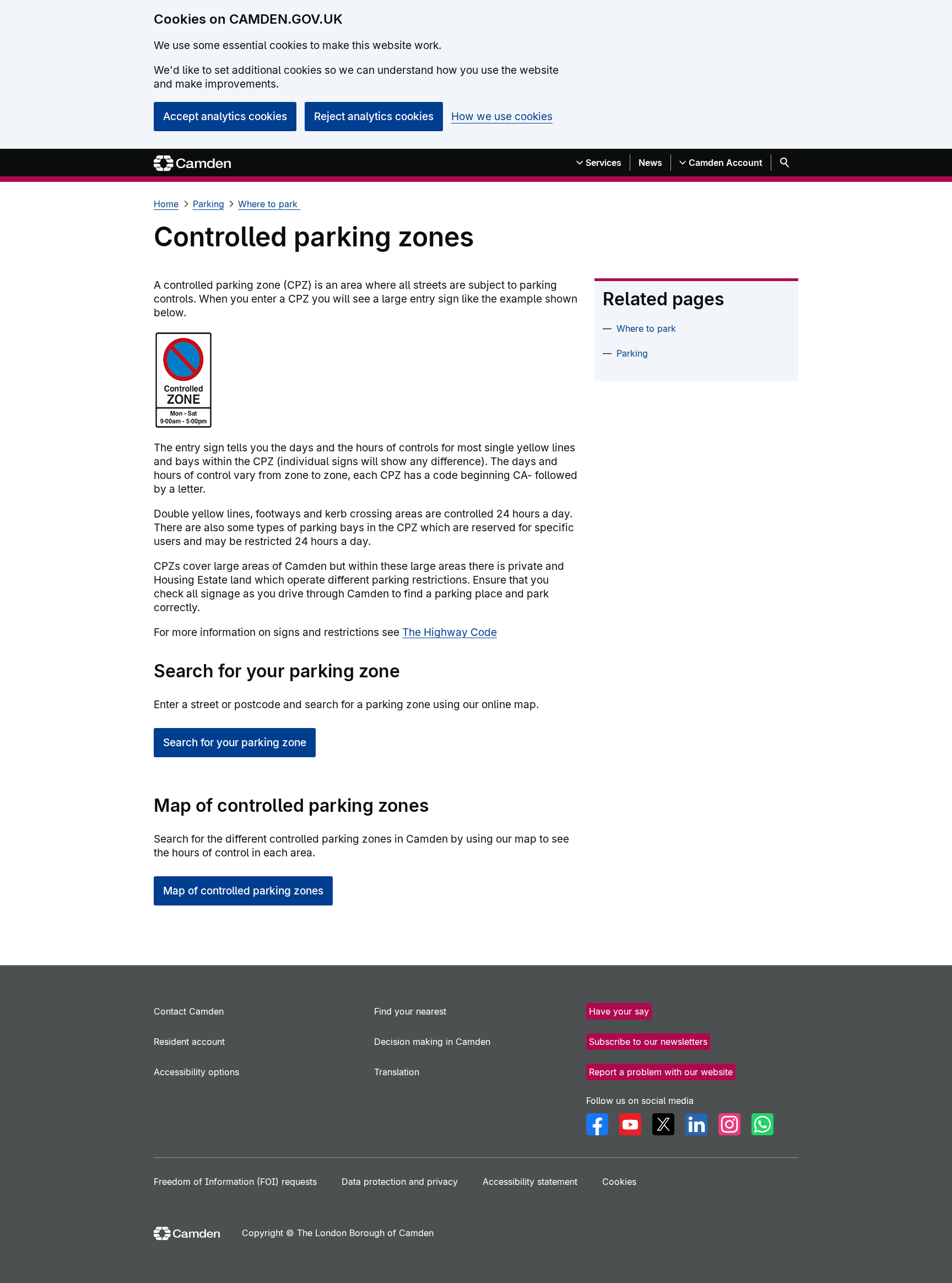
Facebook (597, 1124)
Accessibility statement (530, 1181)
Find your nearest (410, 1011)
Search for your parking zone (234, 742)
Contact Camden (189, 1011)
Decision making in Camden (432, 1041)
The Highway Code (449, 632)
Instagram (729, 1124)
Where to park (269, 203)
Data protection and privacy (400, 1181)
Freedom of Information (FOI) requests (235, 1181)
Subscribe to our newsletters (648, 1041)
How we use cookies (502, 116)
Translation (396, 1071)
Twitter (663, 1124)
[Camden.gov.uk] (192, 163)
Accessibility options (196, 1071)
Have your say (619, 1011)
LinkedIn (696, 1124)
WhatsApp (762, 1124)
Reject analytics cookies (374, 116)
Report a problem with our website (661, 1071)
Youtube (630, 1124)
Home (166, 203)
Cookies (619, 1181)
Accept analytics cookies (225, 116)
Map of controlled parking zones (243, 891)
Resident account (189, 1041)
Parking (208, 203)
